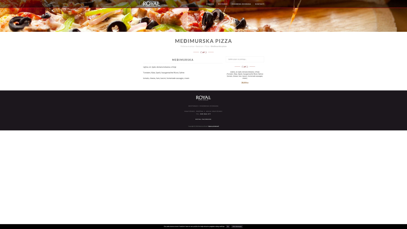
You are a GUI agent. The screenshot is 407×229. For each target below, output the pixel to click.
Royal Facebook (203, 119)
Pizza (207, 46)
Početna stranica (187, 46)
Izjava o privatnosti (213, 126)
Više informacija (237, 226)
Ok (228, 226)
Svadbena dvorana (241, 4)
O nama (210, 4)
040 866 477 (205, 114)
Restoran (223, 4)
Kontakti (259, 4)
